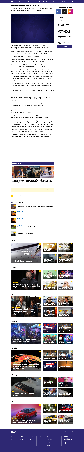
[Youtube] (72, 431)
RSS (47, 443)
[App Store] (68, 442)
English (45, 354)
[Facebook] (58, 11)
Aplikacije (48, 442)
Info (12, 436)
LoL (13, 337)
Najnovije (18, 1)
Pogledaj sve (64, 46)
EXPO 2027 (45, 362)
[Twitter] (64, 11)
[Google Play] (68, 439)
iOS (13, 391)
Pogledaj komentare (48, 195)
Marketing (49, 436)
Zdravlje (22, 436)
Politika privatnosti (50, 440)
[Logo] (12, 2)
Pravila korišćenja (50, 439)
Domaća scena (47, 326)
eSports (31, 436)
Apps (45, 380)
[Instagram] (70, 11)
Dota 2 (60, 326)
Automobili (32, 439)
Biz (11, 439)
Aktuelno (46, 273)
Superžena (22, 440)
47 (12, 196)
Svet (45, 242)
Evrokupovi (19, 225)
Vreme (40, 440)
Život (12, 440)
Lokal (31, 440)
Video (40, 436)
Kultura (21, 439)
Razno (13, 259)
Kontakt (48, 445)
